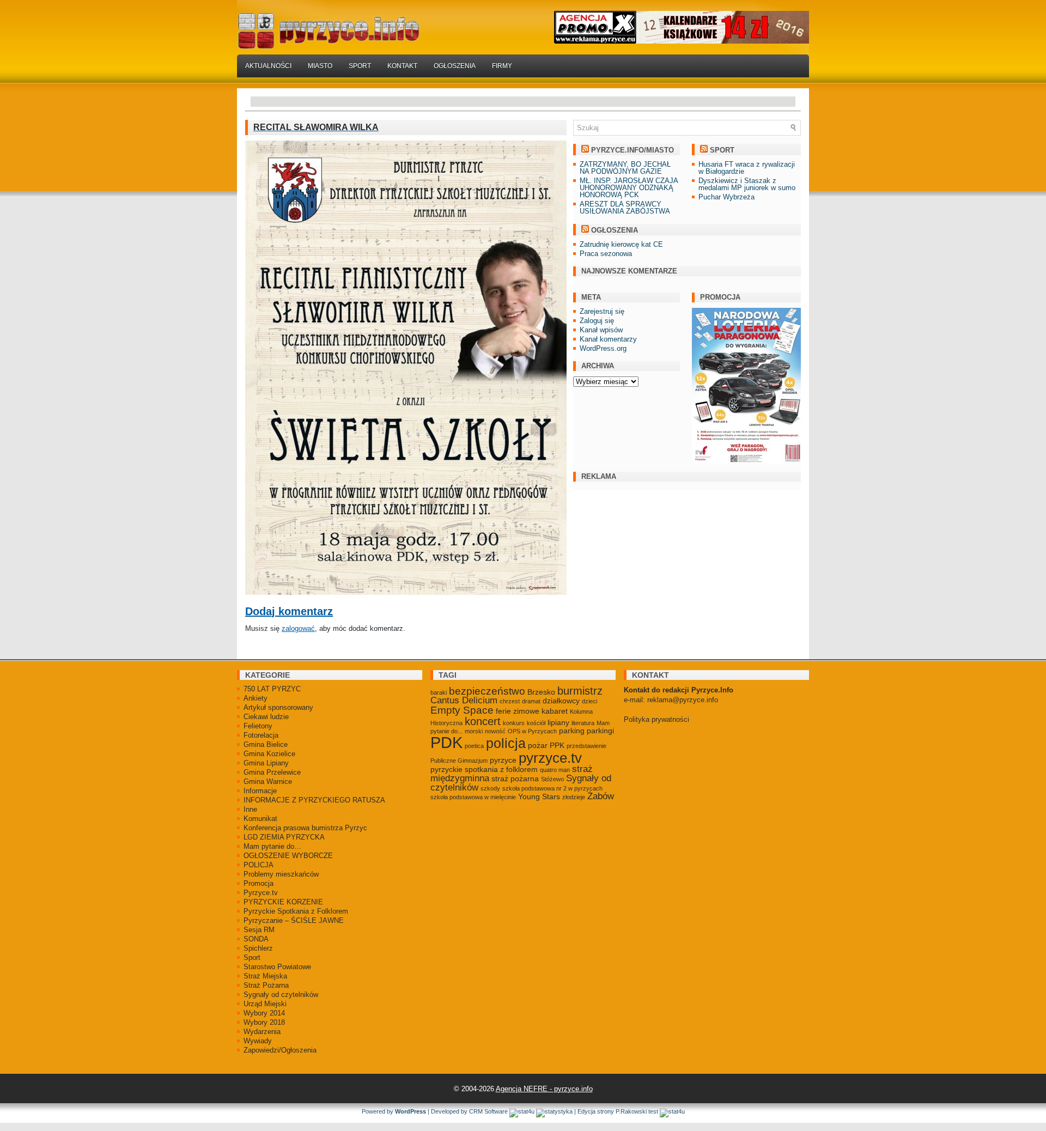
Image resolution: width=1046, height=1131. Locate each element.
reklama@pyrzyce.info (682, 700)
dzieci (589, 701)
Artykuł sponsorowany (278, 707)
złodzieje (573, 797)
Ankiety (255, 698)
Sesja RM (259, 930)
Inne (250, 809)
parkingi (600, 730)
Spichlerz (258, 948)
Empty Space (462, 710)
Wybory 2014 (264, 1013)
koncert (483, 721)
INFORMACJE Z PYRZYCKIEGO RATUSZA (314, 800)
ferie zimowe (517, 711)
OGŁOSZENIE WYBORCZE (288, 856)
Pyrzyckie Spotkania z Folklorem (296, 911)
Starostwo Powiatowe (277, 967)
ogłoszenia (614, 230)
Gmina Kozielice (269, 754)
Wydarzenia (262, 1031)
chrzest (510, 701)
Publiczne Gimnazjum (459, 760)
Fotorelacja (261, 735)
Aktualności (268, 66)
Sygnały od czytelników (281, 994)
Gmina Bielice (266, 744)
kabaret (555, 711)
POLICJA (258, 865)
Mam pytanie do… (272, 846)
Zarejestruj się (602, 311)
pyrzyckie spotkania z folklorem (484, 769)
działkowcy (561, 700)
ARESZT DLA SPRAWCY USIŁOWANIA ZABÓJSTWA (625, 207)
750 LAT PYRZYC (272, 689)
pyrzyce (503, 760)
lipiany (558, 722)
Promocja (258, 883)
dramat (531, 701)
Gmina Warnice (268, 781)
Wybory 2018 (264, 1022)
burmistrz (580, 691)
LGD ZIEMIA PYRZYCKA (284, 837)
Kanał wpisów (601, 330)
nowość (495, 731)
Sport (360, 66)
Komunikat (260, 818)
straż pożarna (515, 778)
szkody (490, 788)
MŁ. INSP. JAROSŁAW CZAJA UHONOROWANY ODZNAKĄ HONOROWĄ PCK (629, 188)
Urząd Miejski (265, 1004)
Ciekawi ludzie (266, 717)
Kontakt (402, 66)
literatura (582, 723)
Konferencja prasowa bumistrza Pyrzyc (305, 828)
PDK (446, 742)
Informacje (260, 791)
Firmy (502, 66)
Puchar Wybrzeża (726, 197)
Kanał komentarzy (608, 339)
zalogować (298, 628)
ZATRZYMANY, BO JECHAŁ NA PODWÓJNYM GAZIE (625, 167)
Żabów (600, 796)
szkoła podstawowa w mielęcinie (473, 797)
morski (474, 731)
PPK (557, 745)
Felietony (258, 726)
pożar (538, 745)
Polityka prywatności (656, 719)
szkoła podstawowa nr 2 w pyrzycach (552, 788)
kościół (536, 723)
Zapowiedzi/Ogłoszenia (280, 1050)
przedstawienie (586, 746)
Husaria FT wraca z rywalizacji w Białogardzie (746, 167)
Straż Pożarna (266, 985)
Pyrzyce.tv (261, 893)
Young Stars (539, 796)
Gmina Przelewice (272, 772)
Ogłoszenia (455, 66)
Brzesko (541, 692)
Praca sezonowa (606, 254)
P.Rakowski (631, 1111)
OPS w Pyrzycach (532, 731)
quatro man (555, 770)
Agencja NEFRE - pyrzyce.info (544, 1089)
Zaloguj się (597, 321)
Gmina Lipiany (266, 763)
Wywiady (258, 1041)
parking (572, 730)
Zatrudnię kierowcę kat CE (621, 244)
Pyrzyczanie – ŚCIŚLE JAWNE (294, 920)
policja (506, 743)
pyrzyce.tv (550, 758)
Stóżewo (552, 779)
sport (722, 150)
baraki (438, 692)
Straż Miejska (265, 976)
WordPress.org (603, 348)
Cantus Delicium (463, 700)
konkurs (514, 723)
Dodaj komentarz (289, 611)
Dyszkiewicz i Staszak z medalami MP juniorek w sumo (746, 184)
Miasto (320, 66)
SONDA (256, 939)
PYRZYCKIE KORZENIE (283, 902)
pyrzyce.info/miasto (632, 150)
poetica (474, 746)
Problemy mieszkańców (281, 874)
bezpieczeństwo (487, 691)
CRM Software (488, 1111)
